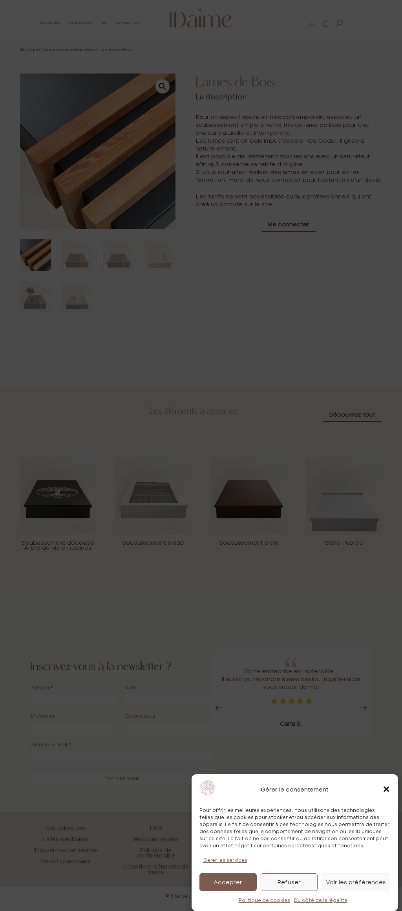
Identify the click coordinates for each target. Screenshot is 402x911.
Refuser (289, 881)
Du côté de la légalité (320, 900)
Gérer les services (225, 860)
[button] (386, 789)
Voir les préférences (356, 881)
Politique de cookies (264, 900)
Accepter (228, 881)
